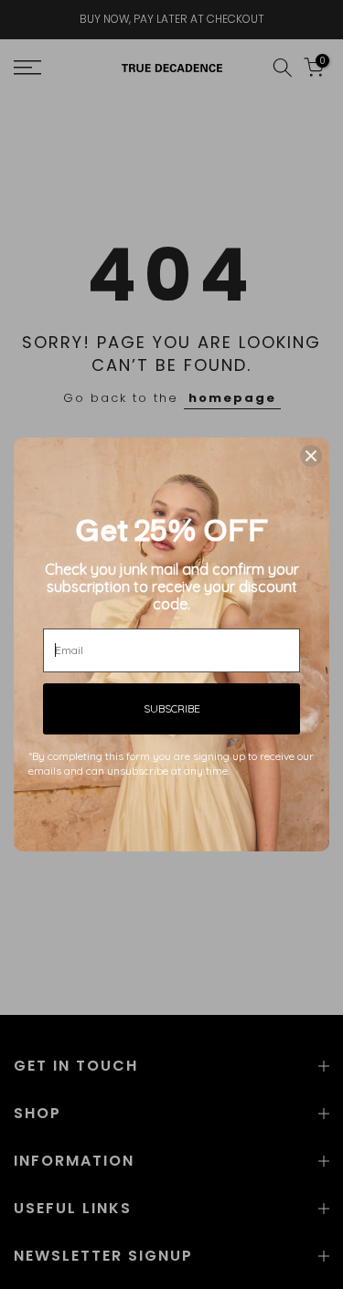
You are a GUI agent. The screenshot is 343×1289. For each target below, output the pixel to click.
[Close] (311, 456)
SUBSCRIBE (172, 708)
